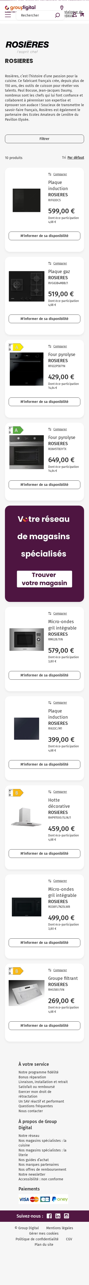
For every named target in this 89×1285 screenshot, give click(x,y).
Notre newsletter (32, 1174)
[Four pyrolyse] (26, 369)
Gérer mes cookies (44, 1233)
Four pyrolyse (61, 354)
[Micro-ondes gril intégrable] (26, 639)
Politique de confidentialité (37, 1239)
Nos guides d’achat (34, 1160)
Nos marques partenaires (39, 1165)
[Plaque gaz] (26, 286)
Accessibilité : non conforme (41, 1179)
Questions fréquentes (36, 1106)
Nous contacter (31, 1111)
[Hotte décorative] (26, 818)
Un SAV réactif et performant (41, 1101)
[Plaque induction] (26, 200)
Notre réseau (29, 1136)
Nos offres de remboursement (42, 1169)
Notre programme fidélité (39, 1072)
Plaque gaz (59, 271)
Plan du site (44, 1245)
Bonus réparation (32, 1077)
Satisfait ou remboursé (37, 1087)
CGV (69, 1239)
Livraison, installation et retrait (43, 1082)
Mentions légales (59, 1228)
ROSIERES (58, 195)
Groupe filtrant (63, 978)
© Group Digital (27, 1228)
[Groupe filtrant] (26, 993)
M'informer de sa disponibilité (44, 236)
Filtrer (44, 139)
